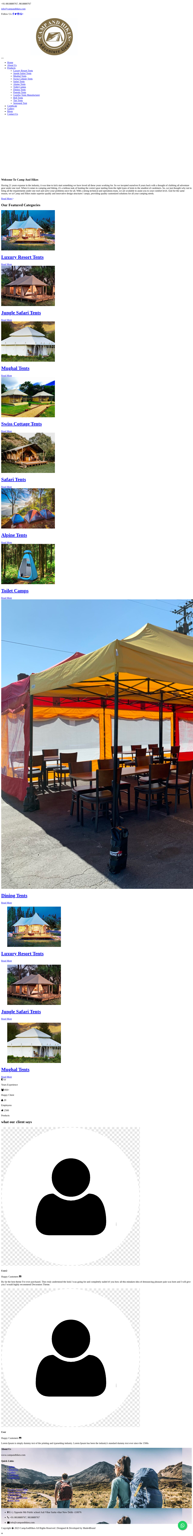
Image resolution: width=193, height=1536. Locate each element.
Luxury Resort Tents (23, 70)
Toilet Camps (19, 87)
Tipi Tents (18, 100)
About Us (12, 65)
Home (10, 62)
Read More (6, 961)
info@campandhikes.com (13, 9)
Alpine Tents (19, 84)
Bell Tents (18, 97)
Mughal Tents (19, 76)
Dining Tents (19, 89)
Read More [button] (7, 198)
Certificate (12, 106)
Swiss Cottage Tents (23, 78)
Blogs (10, 111)
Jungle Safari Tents (22, 73)
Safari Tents (19, 81)
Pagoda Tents (19, 92)
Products (11, 68)
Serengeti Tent (20, 103)
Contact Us (12, 114)
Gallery (10, 108)
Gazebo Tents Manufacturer (26, 95)
